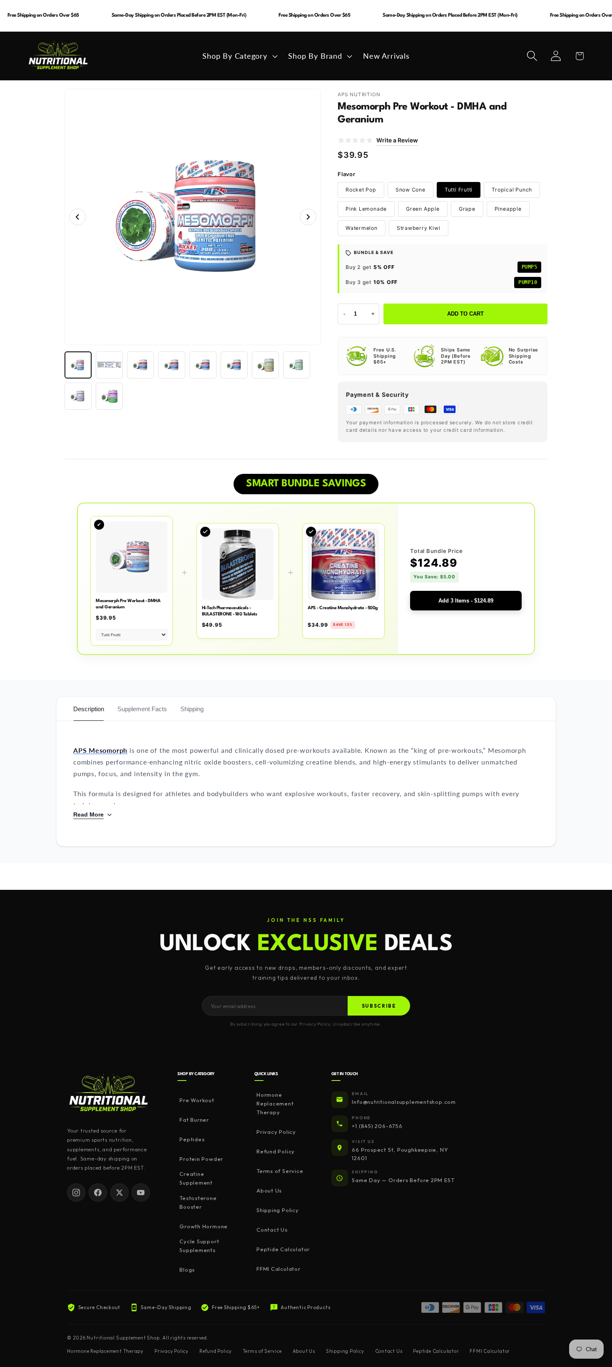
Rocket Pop (361, 190)
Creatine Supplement (196, 1178)
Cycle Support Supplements (199, 1245)
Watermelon (362, 228)
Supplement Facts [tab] (142, 708)
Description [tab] (88, 708)
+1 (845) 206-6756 (377, 1126)
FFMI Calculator (278, 1268)
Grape (467, 209)
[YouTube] (141, 1192)
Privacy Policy (276, 1131)
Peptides (191, 1139)
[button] (239, 56)
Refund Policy (275, 1151)
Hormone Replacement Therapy (275, 1103)
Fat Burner (194, 1119)
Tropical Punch (512, 190)
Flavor (347, 174)
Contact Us (272, 1229)
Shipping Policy (277, 1210)
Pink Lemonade (366, 209)
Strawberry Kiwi (418, 228)
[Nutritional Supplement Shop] (108, 1093)
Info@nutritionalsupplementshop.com (404, 1101)
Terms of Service (279, 1171)
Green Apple (423, 209)
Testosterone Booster (197, 1202)
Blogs (187, 1269)
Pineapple (508, 209)
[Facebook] (98, 1192)
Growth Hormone (203, 1226)
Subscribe (379, 1006)
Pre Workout (196, 1100)
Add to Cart (465, 314)
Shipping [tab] (192, 708)
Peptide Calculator (283, 1249)
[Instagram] (76, 1192)
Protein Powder (201, 1158)
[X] (119, 1192)
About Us (269, 1190)
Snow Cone (410, 190)
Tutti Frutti (459, 190)
